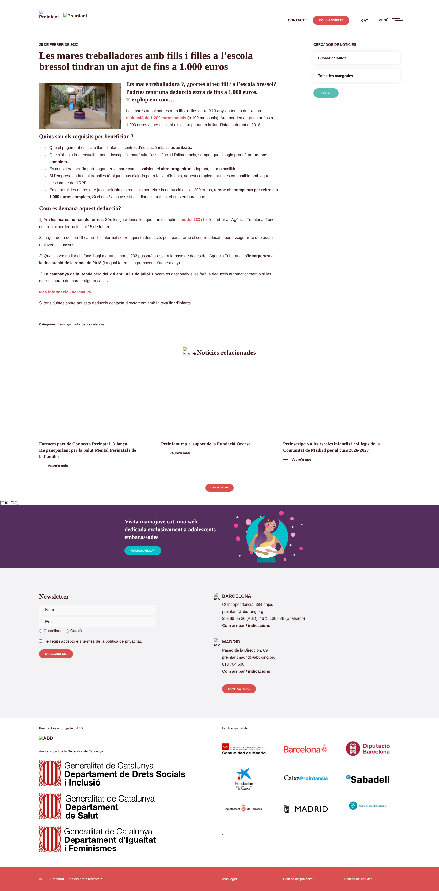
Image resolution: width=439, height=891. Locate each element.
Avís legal (229, 879)
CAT (364, 20)
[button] (297, 20)
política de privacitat (123, 641)
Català (76, 631)
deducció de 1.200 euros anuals (156, 118)
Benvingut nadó (68, 324)
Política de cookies (358, 879)
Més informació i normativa (65, 292)
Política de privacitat (298, 879)
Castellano (53, 631)
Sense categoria (93, 324)
